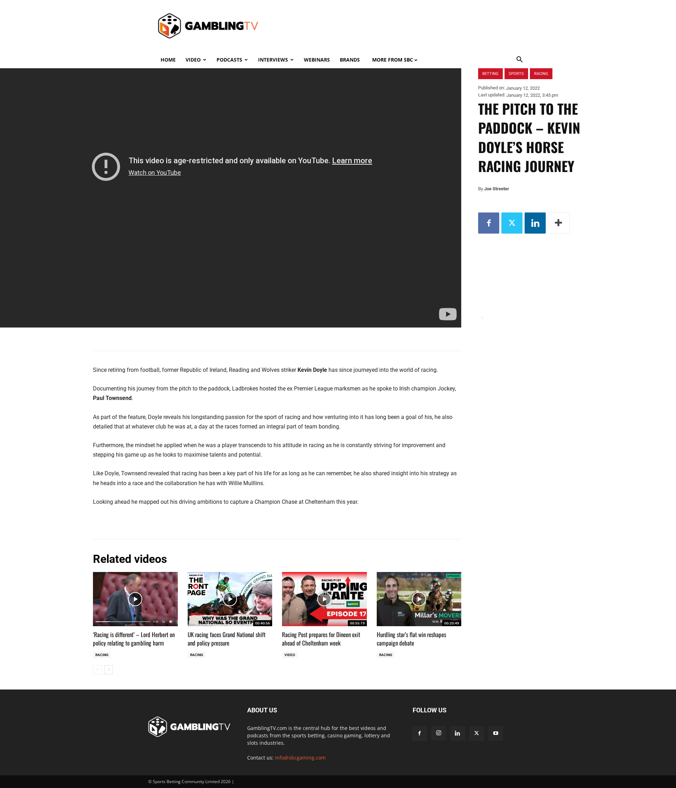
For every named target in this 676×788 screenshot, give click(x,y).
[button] (519, 60)
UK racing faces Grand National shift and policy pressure (226, 638)
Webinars (317, 59)
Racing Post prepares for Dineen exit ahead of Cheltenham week (321, 638)
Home (168, 59)
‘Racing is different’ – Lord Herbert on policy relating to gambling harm (134, 638)
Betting (490, 73)
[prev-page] (97, 669)
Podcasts (229, 59)
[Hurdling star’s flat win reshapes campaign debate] (419, 599)
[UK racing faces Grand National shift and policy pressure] (230, 599)
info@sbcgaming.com (300, 757)
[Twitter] (511, 223)
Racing (101, 655)
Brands (350, 59)
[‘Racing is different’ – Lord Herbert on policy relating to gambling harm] (135, 599)
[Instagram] (439, 733)
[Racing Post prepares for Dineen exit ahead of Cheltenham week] (324, 599)
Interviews (273, 59)
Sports (516, 73)
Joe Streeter (496, 188)
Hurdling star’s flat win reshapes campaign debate (411, 638)
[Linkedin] (535, 223)
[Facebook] (488, 223)
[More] (559, 223)
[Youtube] (496, 733)
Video (193, 59)
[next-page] (108, 669)
